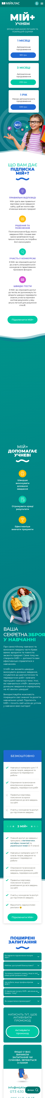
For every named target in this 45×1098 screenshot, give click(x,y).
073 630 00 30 (22, 1092)
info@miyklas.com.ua (22, 1087)
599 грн (23, 107)
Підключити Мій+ (22, 319)
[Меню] (42, 3)
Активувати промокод (22, 1032)
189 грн (23, 55)
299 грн (23, 82)
